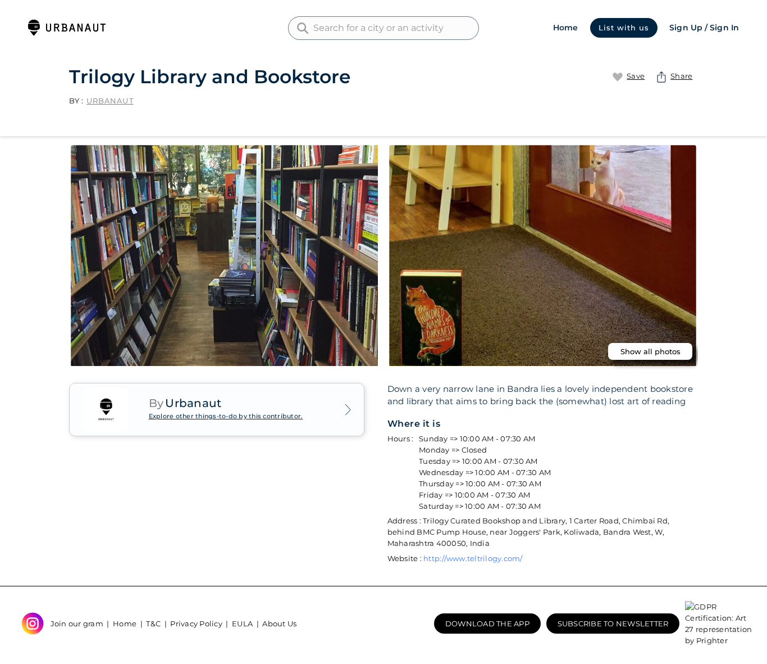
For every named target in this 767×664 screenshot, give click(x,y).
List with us (624, 27)
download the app (487, 623)
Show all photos (650, 351)
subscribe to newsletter (613, 623)
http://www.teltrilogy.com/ (473, 558)
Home (565, 27)
